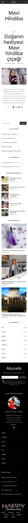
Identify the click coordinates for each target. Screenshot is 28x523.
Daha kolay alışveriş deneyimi (9, 134)
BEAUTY (4, 336)
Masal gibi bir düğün (7, 146)
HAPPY (14, 31)
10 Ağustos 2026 (13, 205)
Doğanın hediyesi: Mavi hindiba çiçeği (14, 47)
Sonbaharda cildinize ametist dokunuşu (13, 250)
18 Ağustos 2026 (13, 181)
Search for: (4, 120)
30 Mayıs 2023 (20, 63)
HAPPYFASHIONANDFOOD (10, 63)
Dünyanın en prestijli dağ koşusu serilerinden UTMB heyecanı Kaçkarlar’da (13, 315)
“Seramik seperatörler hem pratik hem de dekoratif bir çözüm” (14, 282)
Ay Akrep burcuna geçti (8, 162)
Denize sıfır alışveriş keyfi (8, 138)
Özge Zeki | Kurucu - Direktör (14, 411)
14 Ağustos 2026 (13, 197)
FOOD (3, 349)
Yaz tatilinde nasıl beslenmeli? (9, 142)
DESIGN (4, 340)
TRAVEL (4, 358)
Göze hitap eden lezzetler (8, 166)
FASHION (4, 345)
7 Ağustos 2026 (5, 317)
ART (3, 327)
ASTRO (4, 332)
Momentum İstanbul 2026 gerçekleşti (11, 151)
